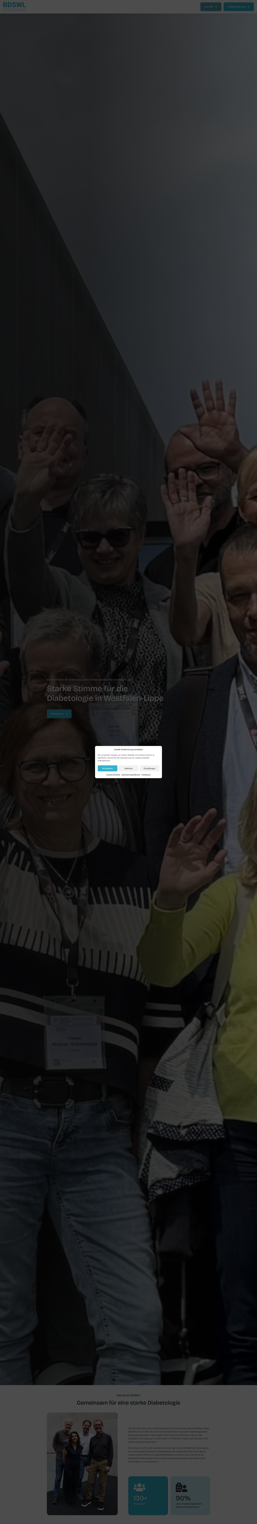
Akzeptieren (107, 768)
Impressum (146, 774)
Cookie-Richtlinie (113, 774)
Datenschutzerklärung (131, 774)
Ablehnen (128, 768)
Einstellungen (149, 768)
